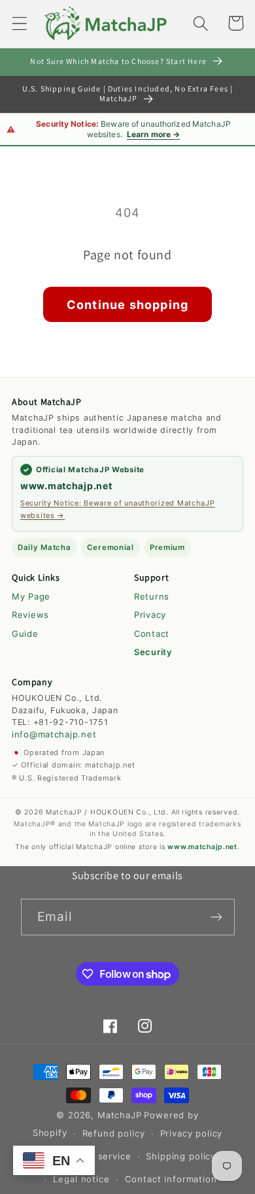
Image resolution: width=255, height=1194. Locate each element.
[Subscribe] (216, 917)
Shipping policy (181, 1156)
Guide (25, 633)
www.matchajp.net (66, 485)
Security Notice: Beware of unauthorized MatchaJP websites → (117, 508)
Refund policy (113, 1133)
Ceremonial (110, 547)
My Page (31, 596)
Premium (167, 547)
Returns (151, 596)
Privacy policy (191, 1133)
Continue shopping (127, 305)
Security (153, 652)
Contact (151, 633)
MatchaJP (119, 1115)
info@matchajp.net (54, 734)
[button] (20, 23)
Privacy (150, 614)
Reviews (30, 614)
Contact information (171, 1179)
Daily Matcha (44, 547)
